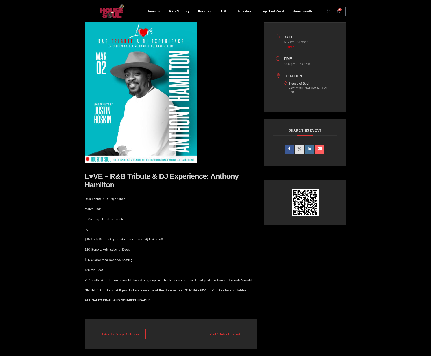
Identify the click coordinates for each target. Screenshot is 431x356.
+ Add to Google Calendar (120, 334)
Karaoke (204, 11)
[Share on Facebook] (289, 149)
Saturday (244, 11)
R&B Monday (179, 11)
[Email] (319, 149)
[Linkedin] (309, 149)
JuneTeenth (302, 11)
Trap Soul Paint (272, 11)
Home (151, 11)
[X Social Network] (299, 149)
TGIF (224, 11)
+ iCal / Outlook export (223, 334)
